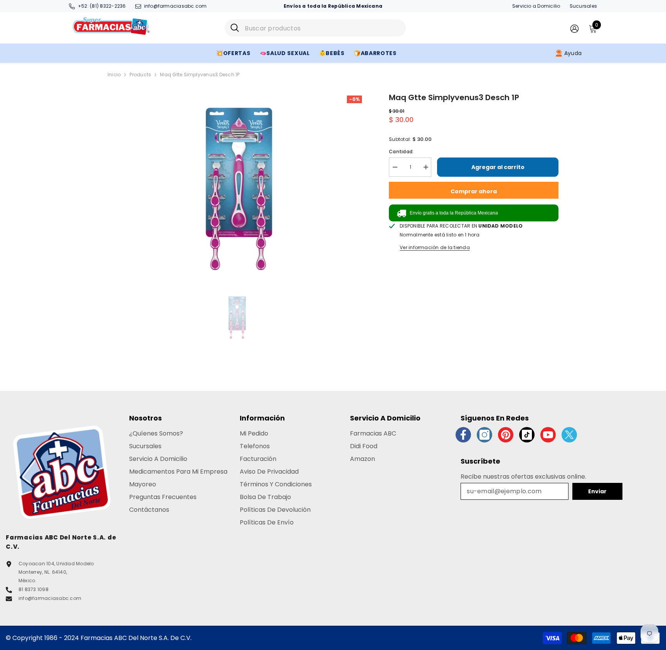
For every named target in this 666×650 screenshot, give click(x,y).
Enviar (597, 491)
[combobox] (322, 28)
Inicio (114, 74)
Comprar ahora (474, 191)
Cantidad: (401, 151)
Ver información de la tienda (435, 247)
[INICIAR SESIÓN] (574, 28)
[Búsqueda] (315, 28)
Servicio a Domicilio (536, 6)
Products (140, 74)
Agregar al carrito (498, 167)
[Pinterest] (505, 434)
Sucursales (583, 6)
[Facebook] (463, 434)
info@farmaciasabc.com (175, 6)
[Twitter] (569, 434)
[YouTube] (548, 434)
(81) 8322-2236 (108, 6)
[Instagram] (484, 434)
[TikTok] (527, 434)
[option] (237, 188)
